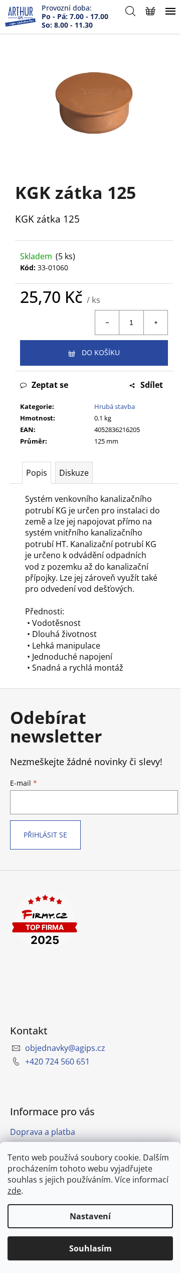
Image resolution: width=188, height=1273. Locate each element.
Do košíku (101, 352)
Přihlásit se (45, 834)
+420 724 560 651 (57, 1061)
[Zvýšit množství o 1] (155, 322)
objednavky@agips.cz (65, 1047)
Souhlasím (90, 1248)
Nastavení (90, 1216)
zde (14, 1190)
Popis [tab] (36, 472)
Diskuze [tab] (74, 472)
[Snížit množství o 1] (107, 322)
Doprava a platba (42, 1131)
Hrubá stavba (114, 406)
